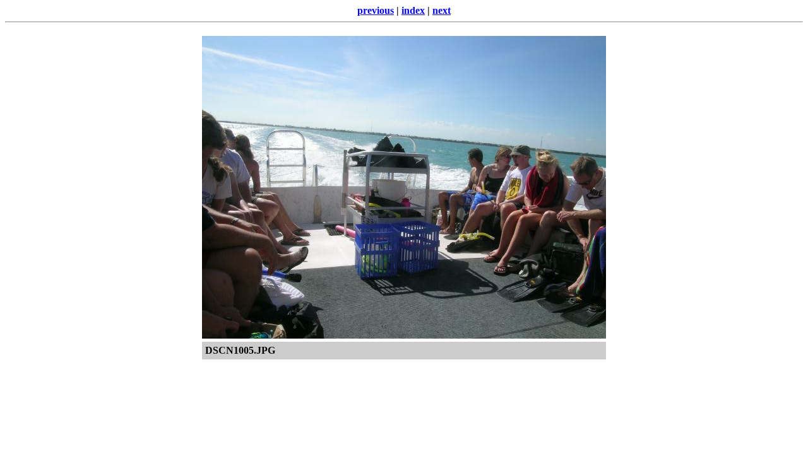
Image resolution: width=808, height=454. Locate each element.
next (441, 10)
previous (375, 10)
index (413, 10)
